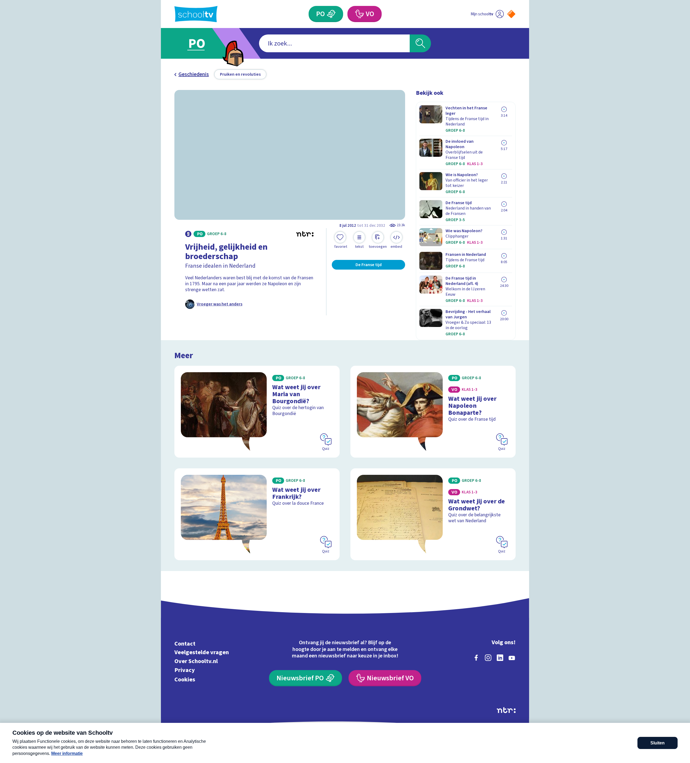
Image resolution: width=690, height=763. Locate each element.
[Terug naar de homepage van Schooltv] (196, 14)
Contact (184, 643)
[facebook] (476, 658)
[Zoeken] (420, 43)
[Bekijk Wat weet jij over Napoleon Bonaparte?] (433, 412)
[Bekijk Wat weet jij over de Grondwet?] (433, 514)
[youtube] (512, 658)
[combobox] (334, 43)
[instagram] (488, 658)
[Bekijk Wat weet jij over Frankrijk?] (257, 514)
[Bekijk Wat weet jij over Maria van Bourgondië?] (257, 412)
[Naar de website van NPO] (511, 14)
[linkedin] (500, 658)
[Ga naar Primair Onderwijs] (201, 43)
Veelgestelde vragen (201, 652)
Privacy (184, 670)
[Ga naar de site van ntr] (506, 710)
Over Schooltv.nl (196, 661)
